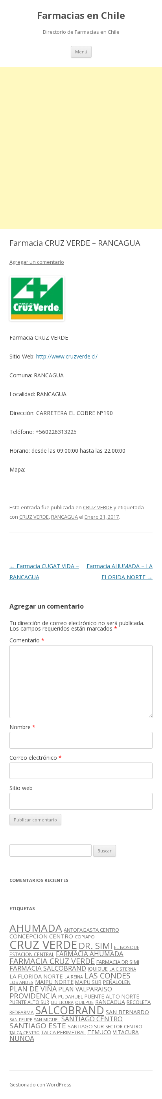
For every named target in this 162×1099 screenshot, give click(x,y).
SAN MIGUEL (47, 1019)
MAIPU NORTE (54, 982)
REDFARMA (21, 1012)
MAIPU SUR (88, 982)
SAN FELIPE (20, 1019)
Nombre (22, 727)
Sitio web (21, 788)
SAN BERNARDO (127, 1012)
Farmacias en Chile (81, 15)
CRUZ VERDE (97, 507)
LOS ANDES (21, 982)
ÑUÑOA (21, 1038)
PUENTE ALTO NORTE (112, 996)
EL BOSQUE (126, 947)
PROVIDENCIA (33, 995)
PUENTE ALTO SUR (29, 1002)
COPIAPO (85, 937)
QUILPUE (84, 1002)
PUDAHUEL (70, 996)
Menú (81, 52)
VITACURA (126, 1032)
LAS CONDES (108, 975)
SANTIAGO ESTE (37, 1025)
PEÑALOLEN (117, 982)
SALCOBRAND (69, 1010)
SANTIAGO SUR (86, 1026)
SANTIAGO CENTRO (92, 1018)
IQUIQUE (98, 968)
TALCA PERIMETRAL (63, 1032)
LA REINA (73, 977)
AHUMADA (35, 928)
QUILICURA (62, 1002)
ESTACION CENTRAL (31, 954)
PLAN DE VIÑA (33, 988)
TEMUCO (99, 1032)
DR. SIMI (95, 945)
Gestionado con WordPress (40, 1084)
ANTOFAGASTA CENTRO (91, 929)
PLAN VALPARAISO (85, 989)
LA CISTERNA (122, 969)
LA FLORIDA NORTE (36, 976)
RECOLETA (139, 1002)
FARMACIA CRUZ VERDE (52, 961)
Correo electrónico (35, 757)
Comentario (26, 640)
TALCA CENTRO (24, 1032)
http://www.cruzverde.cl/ (67, 356)
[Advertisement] (81, 148)
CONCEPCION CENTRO (41, 936)
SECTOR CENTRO (123, 1026)
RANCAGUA (64, 516)
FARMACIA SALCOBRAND (47, 968)
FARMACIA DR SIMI (117, 962)
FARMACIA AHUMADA (89, 953)
